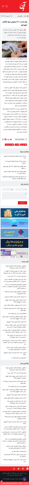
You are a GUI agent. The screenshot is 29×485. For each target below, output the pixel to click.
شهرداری (22, 145)
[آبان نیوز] (23, 6)
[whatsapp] (3, 139)
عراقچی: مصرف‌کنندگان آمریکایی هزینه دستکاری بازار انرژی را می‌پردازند (16, 267)
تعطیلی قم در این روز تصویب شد (17, 313)
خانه (25, 16)
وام (16, 145)
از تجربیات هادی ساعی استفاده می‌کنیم (15, 297)
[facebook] (5, 139)
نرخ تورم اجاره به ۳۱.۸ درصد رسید (16, 276)
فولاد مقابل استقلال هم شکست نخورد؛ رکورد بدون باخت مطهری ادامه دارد (14, 318)
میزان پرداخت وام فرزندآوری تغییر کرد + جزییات (15, 162)
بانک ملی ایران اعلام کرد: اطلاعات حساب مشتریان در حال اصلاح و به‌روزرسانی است (15, 280)
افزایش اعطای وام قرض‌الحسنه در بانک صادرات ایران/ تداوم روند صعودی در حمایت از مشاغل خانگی (14, 286)
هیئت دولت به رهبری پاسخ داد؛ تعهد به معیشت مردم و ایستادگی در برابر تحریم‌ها (15, 272)
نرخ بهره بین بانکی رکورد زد (19, 358)
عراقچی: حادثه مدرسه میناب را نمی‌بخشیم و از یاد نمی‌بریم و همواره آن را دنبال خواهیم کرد (14, 342)
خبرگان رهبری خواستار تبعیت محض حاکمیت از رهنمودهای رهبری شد (16, 348)
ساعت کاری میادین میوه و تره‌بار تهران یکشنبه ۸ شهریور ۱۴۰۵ (15, 301)
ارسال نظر (22, 203)
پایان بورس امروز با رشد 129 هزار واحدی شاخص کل (15, 455)
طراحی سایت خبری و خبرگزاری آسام (12, 479)
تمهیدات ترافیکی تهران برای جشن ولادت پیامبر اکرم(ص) (15, 293)
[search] (6, 6)
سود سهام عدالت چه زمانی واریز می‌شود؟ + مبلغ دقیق (14, 309)
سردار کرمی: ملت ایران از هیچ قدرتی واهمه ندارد (14, 461)
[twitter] (8, 139)
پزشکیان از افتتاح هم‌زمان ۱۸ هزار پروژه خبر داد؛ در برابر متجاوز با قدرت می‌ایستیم (14, 331)
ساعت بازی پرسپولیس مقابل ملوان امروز (15, 305)
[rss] (27, 469)
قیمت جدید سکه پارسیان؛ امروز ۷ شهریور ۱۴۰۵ (15, 354)
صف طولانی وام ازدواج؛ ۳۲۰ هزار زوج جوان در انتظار (14, 167)
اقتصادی (20, 16)
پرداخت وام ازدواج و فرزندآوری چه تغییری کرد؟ (15, 157)
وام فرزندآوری (8, 145)
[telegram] (11, 139)
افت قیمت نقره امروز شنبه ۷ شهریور (16, 322)
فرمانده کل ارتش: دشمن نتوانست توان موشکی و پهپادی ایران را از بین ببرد (15, 326)
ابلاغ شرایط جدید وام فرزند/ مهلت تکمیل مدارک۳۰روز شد (15, 172)
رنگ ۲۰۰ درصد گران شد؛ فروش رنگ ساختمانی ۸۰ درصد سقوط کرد (16, 336)
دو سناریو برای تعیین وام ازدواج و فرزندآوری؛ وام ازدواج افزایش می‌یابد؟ (14, 178)
